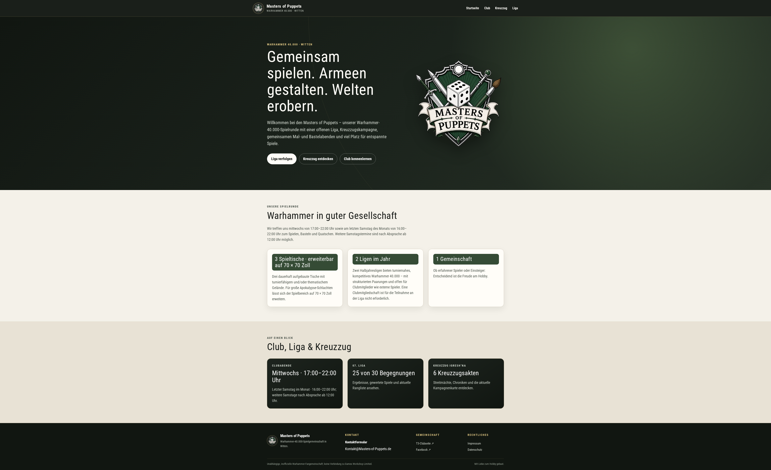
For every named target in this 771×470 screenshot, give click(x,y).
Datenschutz (475, 450)
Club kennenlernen (358, 159)
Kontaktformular (356, 442)
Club (487, 8)
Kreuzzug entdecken (318, 159)
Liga (515, 8)
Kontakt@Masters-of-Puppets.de (368, 449)
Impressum (474, 443)
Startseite (472, 8)
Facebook (423, 450)
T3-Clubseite (425, 443)
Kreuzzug (501, 8)
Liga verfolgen (281, 159)
